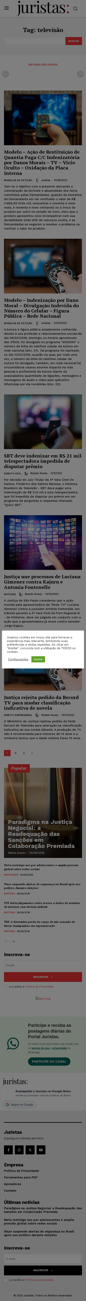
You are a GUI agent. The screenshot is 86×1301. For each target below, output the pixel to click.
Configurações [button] (18, 659)
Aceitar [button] (38, 659)
